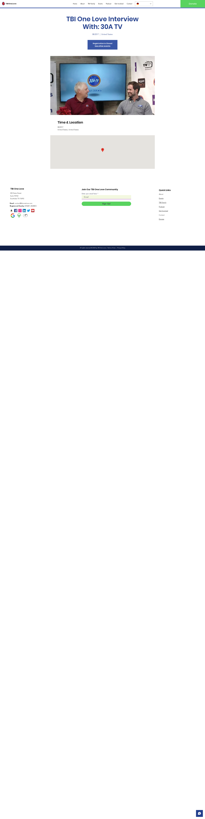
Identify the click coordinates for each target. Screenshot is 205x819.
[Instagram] (20, 210)
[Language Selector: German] (144, 3)
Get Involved (163, 211)
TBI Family (162, 202)
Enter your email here (89, 193)
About (161, 194)
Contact (162, 215)
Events (161, 198)
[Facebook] (15, 210)
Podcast (162, 207)
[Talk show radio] (19, 215)
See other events (102, 46)
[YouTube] (32, 210)
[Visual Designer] (25, 215)
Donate (161, 219)
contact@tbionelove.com (23, 203)
